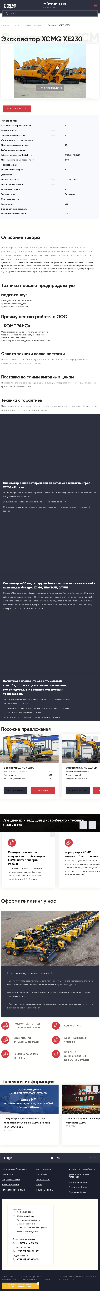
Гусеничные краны (78, 1187)
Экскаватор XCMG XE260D (81, 767)
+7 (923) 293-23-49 (28, 1251)
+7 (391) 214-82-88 (54, 3)
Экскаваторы (43, 1179)
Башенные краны (44, 1190)
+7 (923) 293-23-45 (28, 1259)
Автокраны (41, 1174)
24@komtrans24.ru (25, 1216)
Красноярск (49, 7)
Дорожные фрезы (77, 1192)
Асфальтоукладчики (78, 1182)
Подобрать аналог (16, 109)
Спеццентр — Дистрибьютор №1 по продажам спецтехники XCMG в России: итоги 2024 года (27, 1122)
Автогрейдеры (43, 1169)
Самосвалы (7, 1174)
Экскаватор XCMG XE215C (19, 767)
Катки (39, 1184)
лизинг (15, 790)
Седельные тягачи (11, 1179)
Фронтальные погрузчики (14, 1169)
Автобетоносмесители (13, 1190)
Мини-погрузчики (10, 1184)
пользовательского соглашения (35, 1279)
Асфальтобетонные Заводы (82, 1169)
